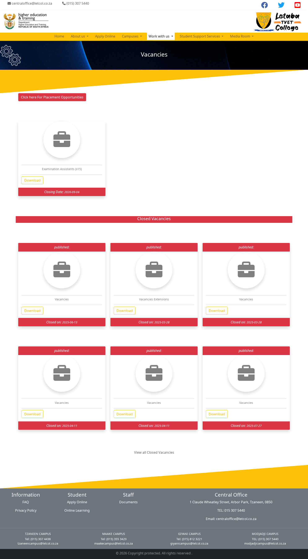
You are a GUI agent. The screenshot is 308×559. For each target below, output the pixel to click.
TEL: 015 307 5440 (231, 510)
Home (59, 36)
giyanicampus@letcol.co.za (189, 543)
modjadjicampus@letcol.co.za (265, 543)
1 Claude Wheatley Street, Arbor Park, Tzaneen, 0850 (231, 502)
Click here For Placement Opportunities (52, 97)
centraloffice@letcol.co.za (31, 3)
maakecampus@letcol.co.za (113, 543)
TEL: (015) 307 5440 (265, 539)
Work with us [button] (159, 36)
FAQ (25, 502)
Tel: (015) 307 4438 (38, 539)
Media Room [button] (240, 36)
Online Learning (77, 510)
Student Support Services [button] (200, 36)
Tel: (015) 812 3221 (189, 539)
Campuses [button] (130, 36)
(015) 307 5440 (77, 3)
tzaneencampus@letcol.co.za (38, 543)
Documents (128, 502)
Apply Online (105, 36)
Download (32, 180)
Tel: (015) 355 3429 (114, 539)
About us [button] (78, 36)
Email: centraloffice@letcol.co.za (231, 518)
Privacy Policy (25, 510)
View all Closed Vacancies (154, 452)
